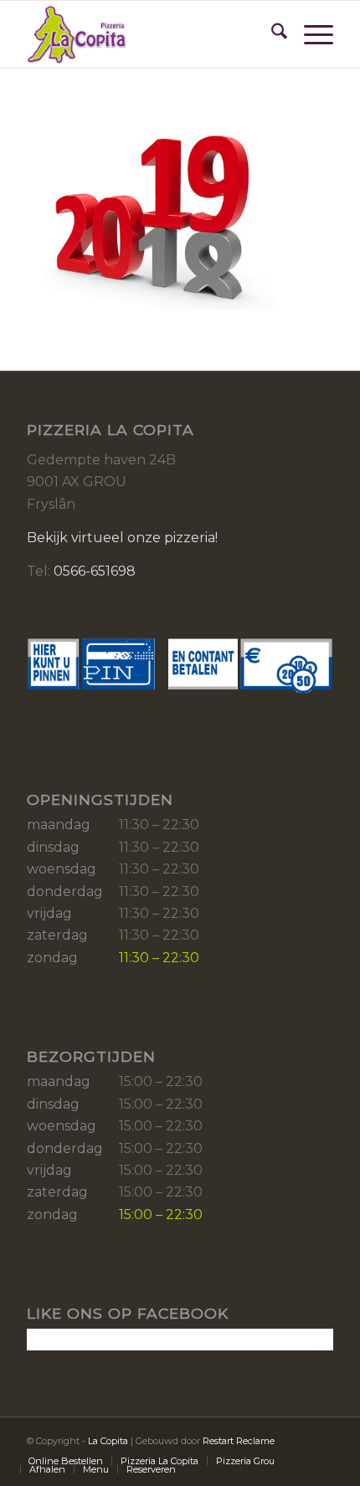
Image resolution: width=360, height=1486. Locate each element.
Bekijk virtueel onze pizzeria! (122, 538)
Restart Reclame (239, 1441)
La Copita (108, 1441)
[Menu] (310, 34)
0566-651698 (95, 571)
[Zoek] (271, 34)
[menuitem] (271, 34)
